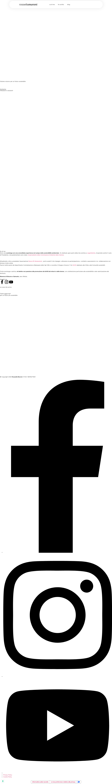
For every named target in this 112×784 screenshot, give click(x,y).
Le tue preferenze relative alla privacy (63, 782)
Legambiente (91, 253)
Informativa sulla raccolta (40, 782)
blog (68, 4)
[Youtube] (11, 282)
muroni (28, 4)
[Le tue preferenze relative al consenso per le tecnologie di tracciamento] (2, 781)
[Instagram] (7, 282)
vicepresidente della (46, 255)
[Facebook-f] (2, 282)
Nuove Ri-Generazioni (35, 261)
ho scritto (61, 4)
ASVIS (74, 265)
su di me (52, 4)
